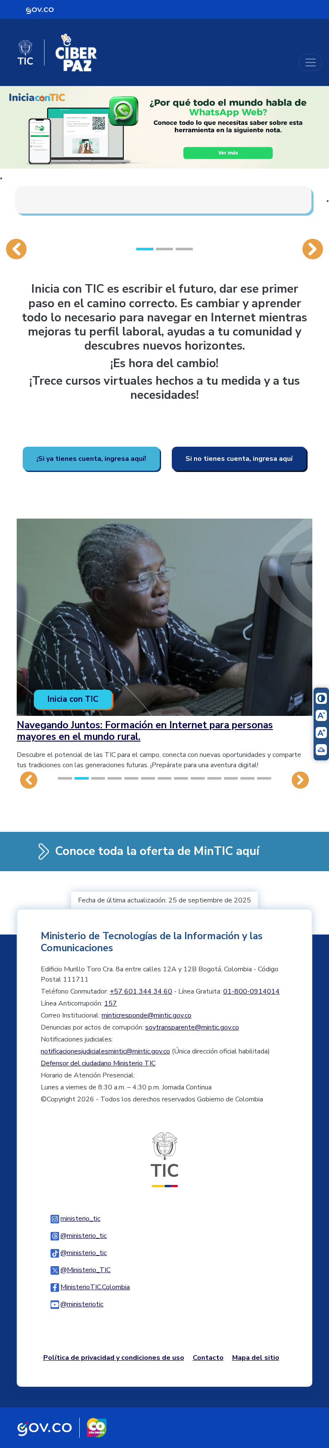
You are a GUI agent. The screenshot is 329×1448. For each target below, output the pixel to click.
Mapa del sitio (255, 1357)
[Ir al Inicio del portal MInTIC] (164, 1159)
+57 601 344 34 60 (141, 991)
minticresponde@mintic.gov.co (146, 1015)
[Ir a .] (164, 127)
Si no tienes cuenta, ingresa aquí (239, 458)
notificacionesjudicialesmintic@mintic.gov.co (105, 1051)
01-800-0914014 (251, 991)
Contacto (208, 1357)
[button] (16, 173)
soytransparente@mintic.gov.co (192, 1027)
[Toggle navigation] (311, 62)
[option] (164, 160)
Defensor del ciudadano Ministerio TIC (98, 1063)
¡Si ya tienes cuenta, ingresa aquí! (91, 458)
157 (110, 1003)
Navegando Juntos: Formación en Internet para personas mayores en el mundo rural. (145, 731)
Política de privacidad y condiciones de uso (113, 1357)
